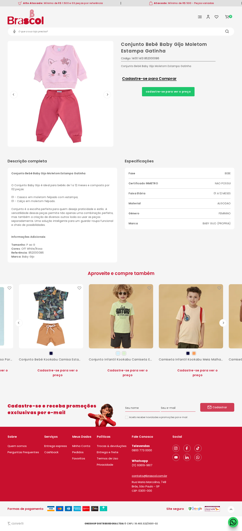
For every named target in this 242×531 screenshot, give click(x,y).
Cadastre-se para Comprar (149, 78)
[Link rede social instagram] (176, 448)
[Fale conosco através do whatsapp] (233, 522)
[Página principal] (25, 16)
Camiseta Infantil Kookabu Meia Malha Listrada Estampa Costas (191, 359)
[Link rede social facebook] (187, 448)
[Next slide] (223, 323)
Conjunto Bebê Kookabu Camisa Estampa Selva (51, 359)
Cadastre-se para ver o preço (168, 91)
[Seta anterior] (14, 94)
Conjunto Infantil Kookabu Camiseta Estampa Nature (121, 359)
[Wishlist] (216, 17)
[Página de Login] (208, 17)
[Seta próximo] (107, 94)
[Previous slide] (19, 323)
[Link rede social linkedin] (187, 457)
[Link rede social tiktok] (198, 448)
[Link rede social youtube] (176, 457)
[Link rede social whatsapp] (198, 457)
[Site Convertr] (24, 523)
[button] (231, 509)
